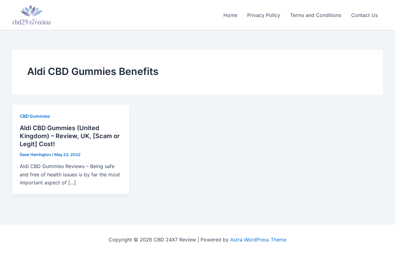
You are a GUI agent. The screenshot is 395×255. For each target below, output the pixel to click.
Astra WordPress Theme (258, 239)
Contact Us (364, 15)
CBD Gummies (35, 116)
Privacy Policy (263, 15)
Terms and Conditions (315, 15)
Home (230, 15)
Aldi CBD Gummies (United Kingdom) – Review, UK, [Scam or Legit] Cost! (70, 136)
